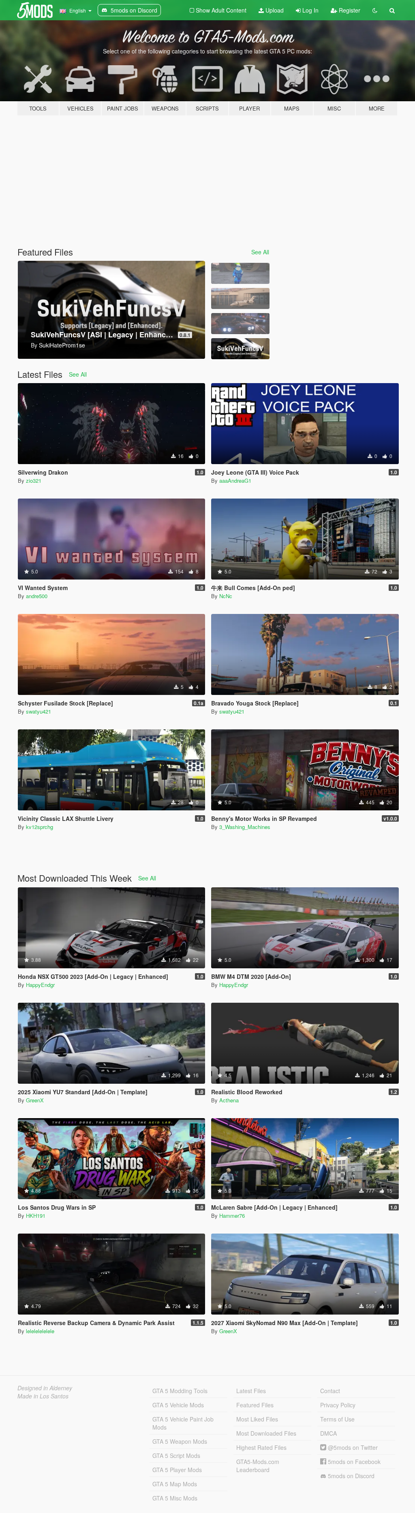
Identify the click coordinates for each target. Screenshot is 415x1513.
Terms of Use (337, 1419)
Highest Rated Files (261, 1447)
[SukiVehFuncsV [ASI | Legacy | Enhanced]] (240, 348)
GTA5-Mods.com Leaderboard (257, 1466)
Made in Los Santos (42, 1396)
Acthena (229, 1100)
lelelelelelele (40, 1331)
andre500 (36, 596)
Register (348, 10)
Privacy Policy (337, 1405)
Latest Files (251, 1391)
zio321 (33, 480)
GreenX (35, 1100)
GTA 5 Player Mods (177, 1470)
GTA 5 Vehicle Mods (178, 1405)
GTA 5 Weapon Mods (179, 1441)
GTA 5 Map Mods (174, 1484)
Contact (330, 1391)
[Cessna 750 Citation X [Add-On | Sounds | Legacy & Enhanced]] (240, 298)
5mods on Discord (350, 1476)
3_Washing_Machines (244, 827)
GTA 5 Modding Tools (180, 1391)
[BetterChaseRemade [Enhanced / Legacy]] (240, 323)
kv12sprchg (39, 827)
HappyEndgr (40, 985)
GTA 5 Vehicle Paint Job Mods (183, 1423)
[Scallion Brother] (240, 273)
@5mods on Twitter (352, 1447)
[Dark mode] (374, 10)
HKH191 (35, 1215)
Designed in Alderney (44, 1388)
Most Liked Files (257, 1419)
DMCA (328, 1433)
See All (260, 252)
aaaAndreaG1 (235, 480)
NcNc (225, 596)
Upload (274, 10)
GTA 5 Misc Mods (174, 1498)
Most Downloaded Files (266, 1433)
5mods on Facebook (353, 1462)
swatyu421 (38, 711)
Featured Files (255, 1405)
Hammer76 (232, 1215)
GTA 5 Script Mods (176, 1455)
